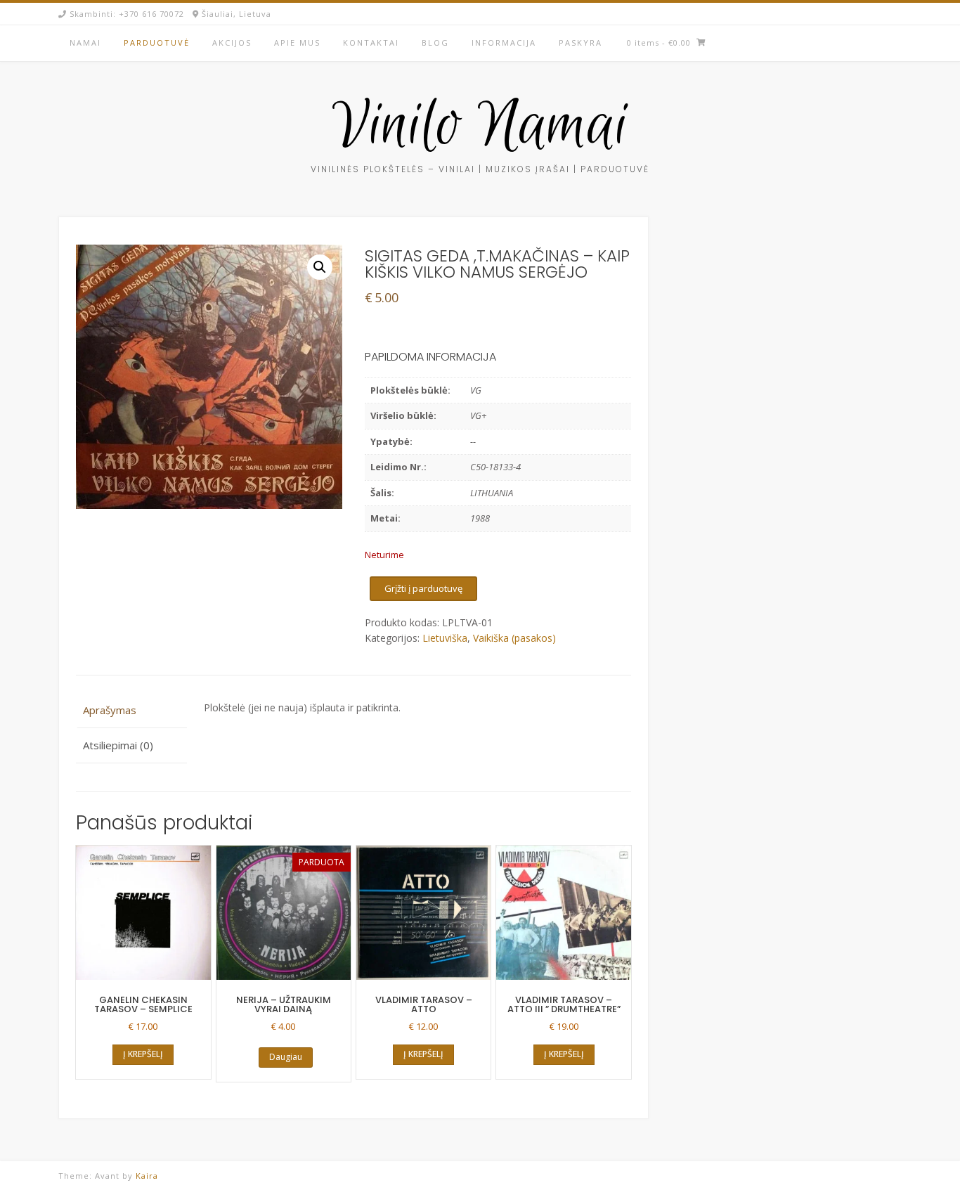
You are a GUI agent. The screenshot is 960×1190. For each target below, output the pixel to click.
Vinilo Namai (480, 127)
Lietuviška (444, 638)
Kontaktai (371, 42)
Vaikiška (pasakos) (514, 638)
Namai (85, 42)
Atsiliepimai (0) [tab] (118, 745)
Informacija (504, 42)
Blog (435, 42)
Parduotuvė (157, 42)
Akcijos (232, 42)
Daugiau (285, 1057)
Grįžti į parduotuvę (423, 588)
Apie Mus (297, 42)
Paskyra (580, 42)
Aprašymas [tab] (109, 710)
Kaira (147, 1175)
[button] (319, 267)
